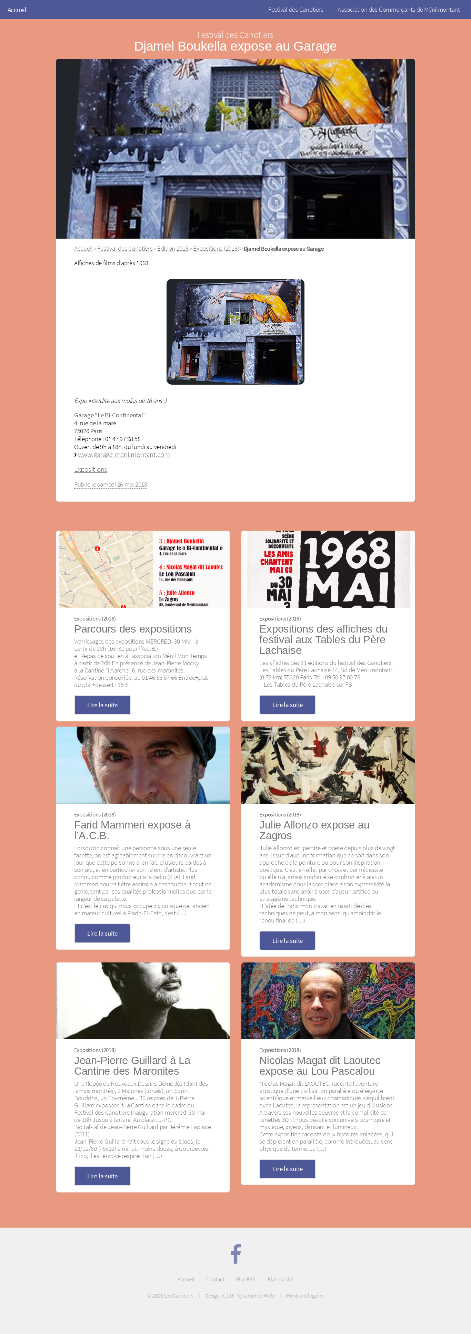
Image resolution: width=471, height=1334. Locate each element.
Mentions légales (304, 1295)
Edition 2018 (173, 248)
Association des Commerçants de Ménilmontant (399, 9)
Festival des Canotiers (295, 9)
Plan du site (280, 1279)
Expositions (90, 469)
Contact (215, 1279)
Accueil (17, 10)
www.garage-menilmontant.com (124, 454)
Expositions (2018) (216, 248)
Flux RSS (245, 1279)
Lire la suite (102, 705)
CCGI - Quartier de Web (248, 1295)
